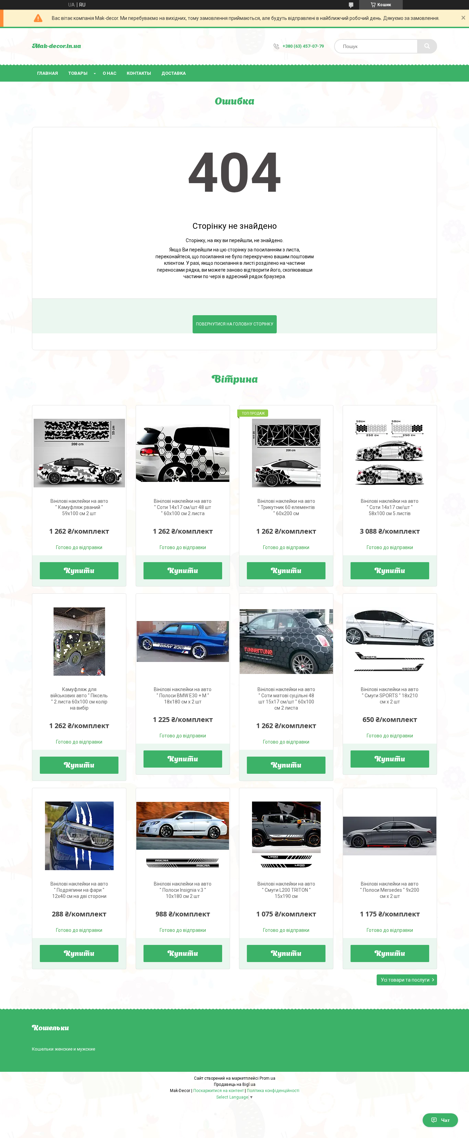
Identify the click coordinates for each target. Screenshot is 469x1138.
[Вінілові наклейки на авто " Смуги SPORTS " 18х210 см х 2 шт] (390, 641)
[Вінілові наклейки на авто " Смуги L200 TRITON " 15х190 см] (286, 836)
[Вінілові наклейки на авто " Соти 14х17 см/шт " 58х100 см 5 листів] (390, 453)
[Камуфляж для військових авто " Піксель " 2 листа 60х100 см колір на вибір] (79, 641)
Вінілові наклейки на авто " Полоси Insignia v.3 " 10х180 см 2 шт (182, 890)
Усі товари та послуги (405, 980)
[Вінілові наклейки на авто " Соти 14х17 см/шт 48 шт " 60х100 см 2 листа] (183, 453)
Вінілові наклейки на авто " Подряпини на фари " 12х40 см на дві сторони (79, 890)
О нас (109, 73)
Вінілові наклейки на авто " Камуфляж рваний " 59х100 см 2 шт (79, 507)
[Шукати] (427, 46)
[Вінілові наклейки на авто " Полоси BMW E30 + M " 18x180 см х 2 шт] (183, 641)
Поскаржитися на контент (218, 1090)
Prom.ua (267, 1078)
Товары (78, 73)
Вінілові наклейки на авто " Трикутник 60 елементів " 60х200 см (286, 507)
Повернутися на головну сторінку (234, 324)
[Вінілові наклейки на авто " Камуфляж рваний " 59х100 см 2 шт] (79, 453)
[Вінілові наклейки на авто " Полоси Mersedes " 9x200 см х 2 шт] (390, 836)
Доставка (173, 73)
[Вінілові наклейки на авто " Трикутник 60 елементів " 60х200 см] (286, 453)
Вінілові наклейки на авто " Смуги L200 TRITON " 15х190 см (286, 890)
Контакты (139, 73)
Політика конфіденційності (273, 1090)
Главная (47, 73)
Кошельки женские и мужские (63, 1049)
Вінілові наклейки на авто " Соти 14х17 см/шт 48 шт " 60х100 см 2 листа (182, 507)
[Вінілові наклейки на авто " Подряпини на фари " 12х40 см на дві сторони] (79, 836)
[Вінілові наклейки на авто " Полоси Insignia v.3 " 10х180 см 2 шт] (183, 836)
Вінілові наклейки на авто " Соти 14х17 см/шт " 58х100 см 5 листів (390, 507)
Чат (445, 1120)
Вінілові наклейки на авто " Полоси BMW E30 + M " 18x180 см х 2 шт (182, 695)
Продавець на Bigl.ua (234, 1084)
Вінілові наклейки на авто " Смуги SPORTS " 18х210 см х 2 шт (390, 695)
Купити (79, 571)
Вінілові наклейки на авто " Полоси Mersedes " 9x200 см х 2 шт (389, 890)
